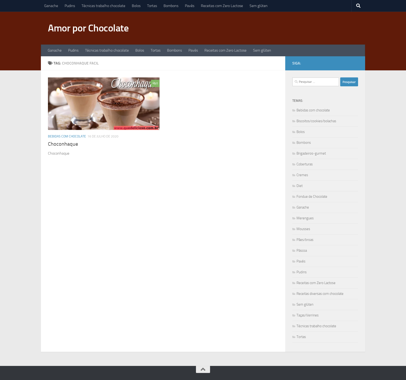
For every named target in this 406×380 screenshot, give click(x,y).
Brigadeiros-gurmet (311, 153)
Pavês (189, 6)
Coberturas (305, 164)
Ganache (51, 6)
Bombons (171, 6)
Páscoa (302, 250)
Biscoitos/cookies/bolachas (316, 121)
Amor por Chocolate (88, 28)
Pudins (70, 6)
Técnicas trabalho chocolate (103, 6)
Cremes (302, 175)
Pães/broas (305, 240)
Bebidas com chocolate (67, 136)
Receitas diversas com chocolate (320, 294)
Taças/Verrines (308, 315)
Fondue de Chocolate (312, 196)
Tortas (152, 6)
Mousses (303, 229)
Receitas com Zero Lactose (222, 6)
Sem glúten (259, 6)
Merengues (305, 218)
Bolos (136, 6)
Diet (300, 186)
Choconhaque (63, 144)
